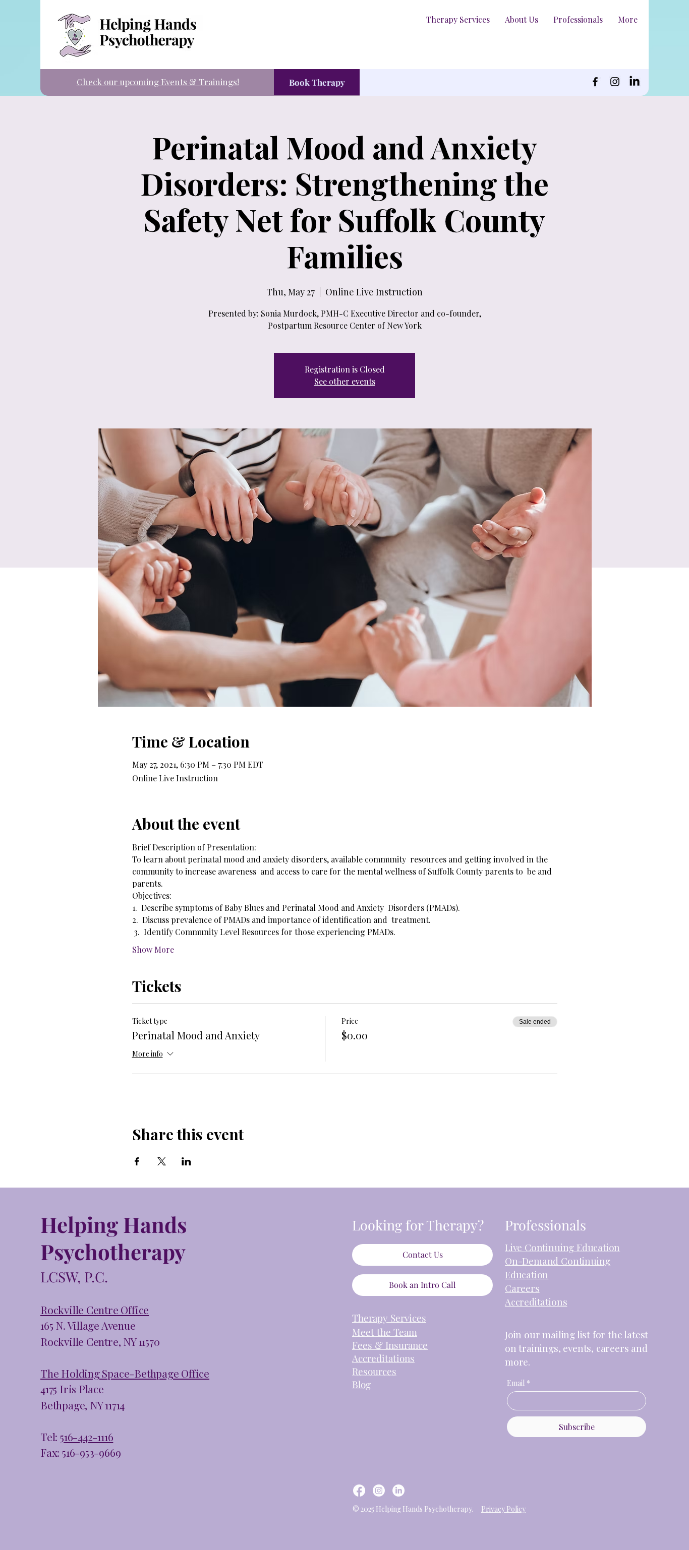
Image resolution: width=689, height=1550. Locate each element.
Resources (374, 1371)
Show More (153, 949)
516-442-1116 (86, 1437)
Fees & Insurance (390, 1344)
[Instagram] (615, 82)
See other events (344, 381)
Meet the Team (384, 1331)
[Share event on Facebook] (137, 1161)
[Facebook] (595, 82)
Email (518, 1383)
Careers (522, 1287)
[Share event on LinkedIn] (186, 1161)
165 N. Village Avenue (88, 1325)
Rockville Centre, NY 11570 (100, 1341)
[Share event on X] (161, 1161)
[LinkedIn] (634, 82)
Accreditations (536, 1301)
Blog (361, 1384)
